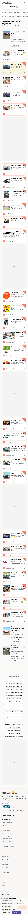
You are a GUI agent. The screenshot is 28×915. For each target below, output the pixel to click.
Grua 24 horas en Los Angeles (14, 730)
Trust (3, 833)
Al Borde (4, 870)
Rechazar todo (6, 912)
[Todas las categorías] (17, 2)
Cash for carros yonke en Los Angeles (14, 724)
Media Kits (4, 825)
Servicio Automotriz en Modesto (14, 708)
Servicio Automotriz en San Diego (14, 695)
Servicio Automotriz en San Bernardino (14, 680)
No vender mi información (8, 846)
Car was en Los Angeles (14, 721)
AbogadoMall (5, 867)
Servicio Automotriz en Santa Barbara (14, 701)
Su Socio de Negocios (7, 862)
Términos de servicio (7, 830)
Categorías (4, 888)
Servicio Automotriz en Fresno (14, 698)
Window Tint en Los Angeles (14, 727)
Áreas (3, 890)
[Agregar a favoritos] (24, 59)
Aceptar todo (16, 912)
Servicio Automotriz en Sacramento (14, 705)
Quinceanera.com (6, 856)
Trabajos (4, 828)
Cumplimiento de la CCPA (8, 844)
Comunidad (4, 880)
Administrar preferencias (8, 909)
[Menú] (23, 2)
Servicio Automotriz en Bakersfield (14, 692)
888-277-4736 (8, 803)
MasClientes (5, 864)
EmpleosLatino (5, 859)
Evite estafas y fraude (7, 836)
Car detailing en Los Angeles (14, 733)
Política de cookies (6, 841)
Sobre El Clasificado (7, 822)
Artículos (4, 885)
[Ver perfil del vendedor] (4, 51)
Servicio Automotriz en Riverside (14, 683)
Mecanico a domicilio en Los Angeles (14, 736)
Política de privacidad (7, 838)
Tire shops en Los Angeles (14, 718)
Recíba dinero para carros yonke (14, 714)
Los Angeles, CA (11, 16)
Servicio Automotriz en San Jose (14, 686)
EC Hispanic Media (6, 854)
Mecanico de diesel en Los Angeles (14, 711)
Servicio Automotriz (23, 16)
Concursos (4, 882)
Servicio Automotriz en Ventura (14, 689)
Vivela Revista (5, 872)
